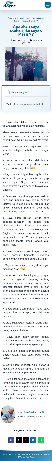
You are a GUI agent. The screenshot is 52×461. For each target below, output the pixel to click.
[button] (11, 440)
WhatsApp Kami (27, 457)
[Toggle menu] (48, 5)
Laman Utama (24, 18)
